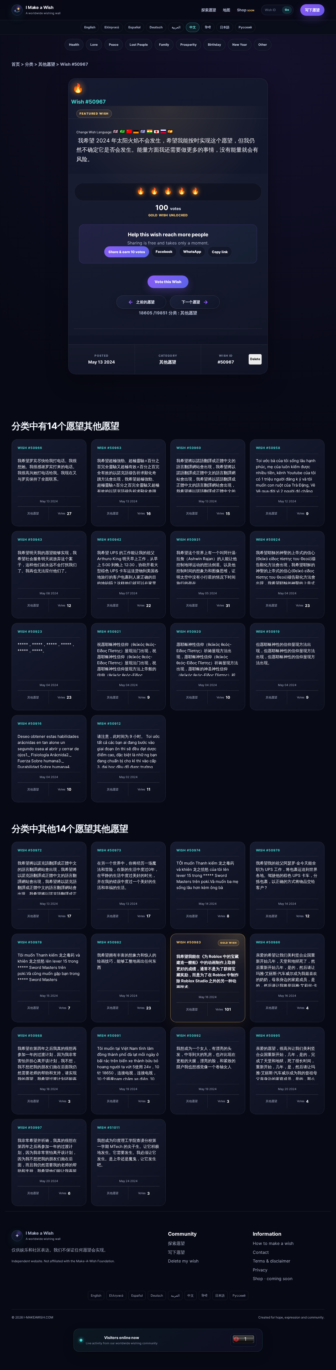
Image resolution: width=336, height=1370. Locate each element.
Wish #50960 (188, 448)
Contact (261, 1252)
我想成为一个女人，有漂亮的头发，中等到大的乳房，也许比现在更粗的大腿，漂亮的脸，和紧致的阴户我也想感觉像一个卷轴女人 (205, 1057)
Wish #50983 (188, 942)
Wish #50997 (30, 1127)
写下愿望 (312, 10)
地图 (226, 10)
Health (74, 45)
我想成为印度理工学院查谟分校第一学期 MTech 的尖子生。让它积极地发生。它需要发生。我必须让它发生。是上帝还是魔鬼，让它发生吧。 (128, 1152)
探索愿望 (208, 10)
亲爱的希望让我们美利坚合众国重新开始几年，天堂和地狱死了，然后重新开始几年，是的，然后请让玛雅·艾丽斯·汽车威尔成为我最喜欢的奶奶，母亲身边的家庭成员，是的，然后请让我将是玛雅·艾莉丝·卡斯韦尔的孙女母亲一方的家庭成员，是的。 (286, 970)
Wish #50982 (109, 942)
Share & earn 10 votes (126, 252)
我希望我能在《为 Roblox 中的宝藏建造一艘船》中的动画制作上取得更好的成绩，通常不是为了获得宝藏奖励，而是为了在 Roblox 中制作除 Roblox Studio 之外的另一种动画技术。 (207, 971)
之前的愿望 (141, 302)
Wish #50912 (109, 723)
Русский (245, 27)
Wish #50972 (30, 850)
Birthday (214, 45)
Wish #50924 (268, 539)
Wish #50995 (268, 1035)
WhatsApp (192, 251)
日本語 (224, 27)
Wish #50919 (268, 631)
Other (262, 45)
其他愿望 (46, 64)
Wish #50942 (109, 539)
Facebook (164, 251)
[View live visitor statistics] (243, 1340)
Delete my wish (183, 1261)
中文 (193, 27)
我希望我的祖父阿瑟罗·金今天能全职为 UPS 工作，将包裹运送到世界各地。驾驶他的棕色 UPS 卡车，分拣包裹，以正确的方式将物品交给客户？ (286, 875)
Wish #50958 (268, 448)
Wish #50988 (30, 1035)
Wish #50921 (109, 631)
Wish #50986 (268, 942)
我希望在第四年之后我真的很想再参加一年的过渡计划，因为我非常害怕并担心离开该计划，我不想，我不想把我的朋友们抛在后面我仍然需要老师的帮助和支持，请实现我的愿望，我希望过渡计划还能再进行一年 (47, 1063)
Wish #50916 (30, 723)
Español (134, 27)
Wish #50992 (188, 1035)
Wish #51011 (108, 1127)
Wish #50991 (109, 1035)
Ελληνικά (111, 27)
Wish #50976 (268, 850)
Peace (113, 45)
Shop (245, 10)
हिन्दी (208, 27)
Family (164, 45)
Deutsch (156, 27)
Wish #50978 (30, 942)
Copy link (220, 252)
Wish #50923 (30, 631)
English (89, 27)
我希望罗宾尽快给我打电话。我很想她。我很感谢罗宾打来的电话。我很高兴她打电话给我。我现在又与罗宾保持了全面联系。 (47, 470)
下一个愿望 (195, 302)
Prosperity (188, 45)
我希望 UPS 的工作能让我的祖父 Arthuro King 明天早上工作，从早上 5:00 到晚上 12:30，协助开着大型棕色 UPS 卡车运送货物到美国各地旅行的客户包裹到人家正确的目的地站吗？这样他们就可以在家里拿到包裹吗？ (128, 567)
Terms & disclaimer (271, 1261)
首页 (16, 64)
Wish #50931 (188, 539)
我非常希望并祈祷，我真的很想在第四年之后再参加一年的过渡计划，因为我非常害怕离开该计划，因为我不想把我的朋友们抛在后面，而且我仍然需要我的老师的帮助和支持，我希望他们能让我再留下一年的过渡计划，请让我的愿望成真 (47, 1155)
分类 (29, 64)
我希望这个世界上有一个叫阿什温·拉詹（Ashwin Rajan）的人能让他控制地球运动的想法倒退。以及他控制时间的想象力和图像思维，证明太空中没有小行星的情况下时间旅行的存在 (206, 567)
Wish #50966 (30, 448)
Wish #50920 (188, 631)
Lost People (139, 45)
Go (287, 10)
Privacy (260, 1269)
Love (94, 45)
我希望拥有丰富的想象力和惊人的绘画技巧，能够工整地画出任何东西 (126, 961)
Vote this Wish (168, 281)
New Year (239, 45)
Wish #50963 (109, 448)
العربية (176, 27)
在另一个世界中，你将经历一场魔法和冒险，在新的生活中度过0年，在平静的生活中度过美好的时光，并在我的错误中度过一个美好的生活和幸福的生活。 (128, 875)
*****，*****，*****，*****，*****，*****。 (46, 647)
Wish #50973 (109, 850)
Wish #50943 (30, 539)
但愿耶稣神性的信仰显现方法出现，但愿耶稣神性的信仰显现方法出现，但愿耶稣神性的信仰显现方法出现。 (285, 653)
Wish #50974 (188, 850)
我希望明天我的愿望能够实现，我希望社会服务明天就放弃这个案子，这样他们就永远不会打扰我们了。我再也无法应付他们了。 (47, 562)
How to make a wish (273, 1243)
